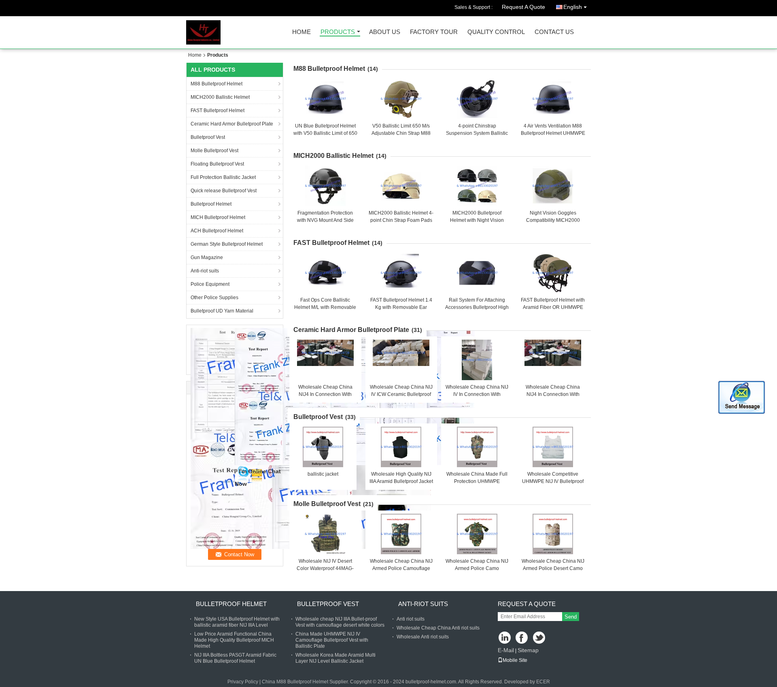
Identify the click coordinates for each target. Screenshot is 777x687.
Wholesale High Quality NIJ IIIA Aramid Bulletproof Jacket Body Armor (401, 481)
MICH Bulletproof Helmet (218, 217)
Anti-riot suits (205, 271)
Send (571, 617)
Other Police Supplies (214, 297)
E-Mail (506, 650)
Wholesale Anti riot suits (423, 637)
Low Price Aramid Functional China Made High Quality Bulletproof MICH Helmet (234, 640)
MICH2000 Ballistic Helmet (220, 97)
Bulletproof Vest (208, 137)
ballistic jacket (323, 474)
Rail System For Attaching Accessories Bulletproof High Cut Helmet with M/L (477, 307)
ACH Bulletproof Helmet (217, 231)
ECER (543, 682)
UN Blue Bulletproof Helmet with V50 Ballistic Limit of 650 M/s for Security (325, 133)
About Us (384, 32)
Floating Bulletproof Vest (217, 164)
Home (301, 32)
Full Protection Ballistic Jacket (223, 177)
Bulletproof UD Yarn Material (222, 311)
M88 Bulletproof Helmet (216, 84)
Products (338, 32)
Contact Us (554, 32)
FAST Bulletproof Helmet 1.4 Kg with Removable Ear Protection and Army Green (401, 307)
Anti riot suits (411, 619)
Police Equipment (210, 284)
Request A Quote (523, 7)
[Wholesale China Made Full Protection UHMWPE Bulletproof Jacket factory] (477, 447)
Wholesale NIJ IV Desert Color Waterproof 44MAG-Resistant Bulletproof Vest (325, 568)
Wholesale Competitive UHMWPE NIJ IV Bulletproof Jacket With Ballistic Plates (553, 481)
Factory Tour (434, 32)
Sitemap (528, 650)
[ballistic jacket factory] (323, 447)
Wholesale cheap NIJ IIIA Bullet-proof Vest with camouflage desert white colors (339, 622)
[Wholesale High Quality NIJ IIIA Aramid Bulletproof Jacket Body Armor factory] (401, 447)
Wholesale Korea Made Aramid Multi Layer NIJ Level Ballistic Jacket (335, 658)
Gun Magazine (207, 257)
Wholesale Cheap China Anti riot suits (438, 628)
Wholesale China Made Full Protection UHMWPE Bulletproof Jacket (476, 481)
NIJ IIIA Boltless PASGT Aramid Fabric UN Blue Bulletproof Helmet (235, 658)
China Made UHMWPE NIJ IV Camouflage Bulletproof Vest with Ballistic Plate (331, 640)
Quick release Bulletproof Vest (224, 191)
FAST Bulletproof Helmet (217, 110)
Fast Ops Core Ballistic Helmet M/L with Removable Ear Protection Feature (325, 307)
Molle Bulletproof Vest (214, 150)
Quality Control (496, 32)
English (572, 7)
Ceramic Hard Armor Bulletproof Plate (232, 124)
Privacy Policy (242, 682)
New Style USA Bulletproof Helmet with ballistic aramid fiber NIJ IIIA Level (237, 622)
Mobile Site (515, 660)
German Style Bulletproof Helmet (227, 244)
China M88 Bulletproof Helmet (295, 682)
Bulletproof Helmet (211, 204)
